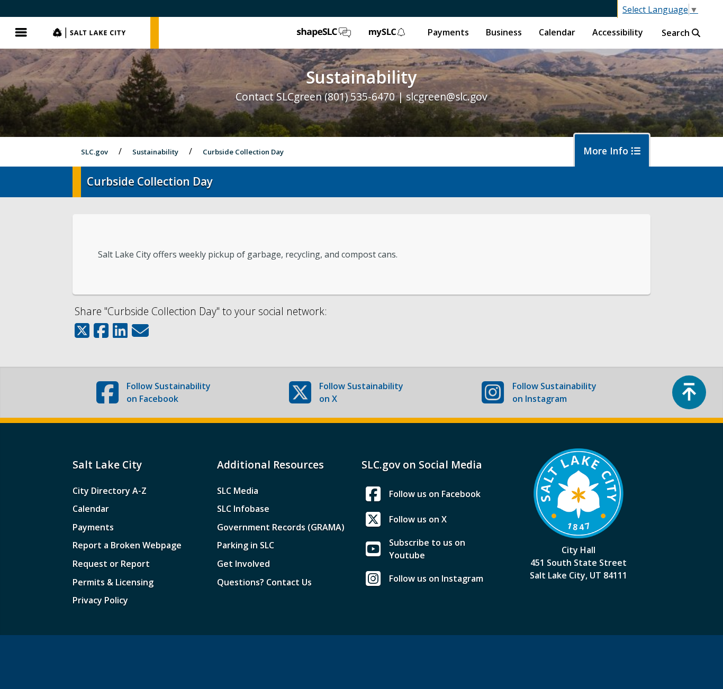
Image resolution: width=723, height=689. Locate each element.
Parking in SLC (245, 545)
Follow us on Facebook (435, 494)
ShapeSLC (324, 33)
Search (677, 33)
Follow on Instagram (554, 392)
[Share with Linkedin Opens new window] (120, 330)
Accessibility (617, 32)
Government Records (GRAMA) (281, 527)
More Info (607, 150)
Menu (21, 33)
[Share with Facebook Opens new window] (101, 330)
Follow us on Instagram (436, 578)
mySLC (387, 33)
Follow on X (361, 392)
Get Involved (243, 563)
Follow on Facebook (168, 392)
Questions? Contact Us (264, 582)
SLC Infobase (243, 509)
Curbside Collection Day (243, 152)
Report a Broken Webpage (127, 545)
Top (689, 392)
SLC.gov (96, 33)
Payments (448, 32)
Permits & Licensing (113, 582)
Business (504, 32)
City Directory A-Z (110, 491)
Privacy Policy (100, 600)
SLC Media (237, 491)
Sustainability (155, 152)
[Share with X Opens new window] (82, 330)
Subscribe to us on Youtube (427, 549)
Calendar (557, 32)
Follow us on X (418, 519)
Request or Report (111, 563)
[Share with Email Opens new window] (140, 330)
